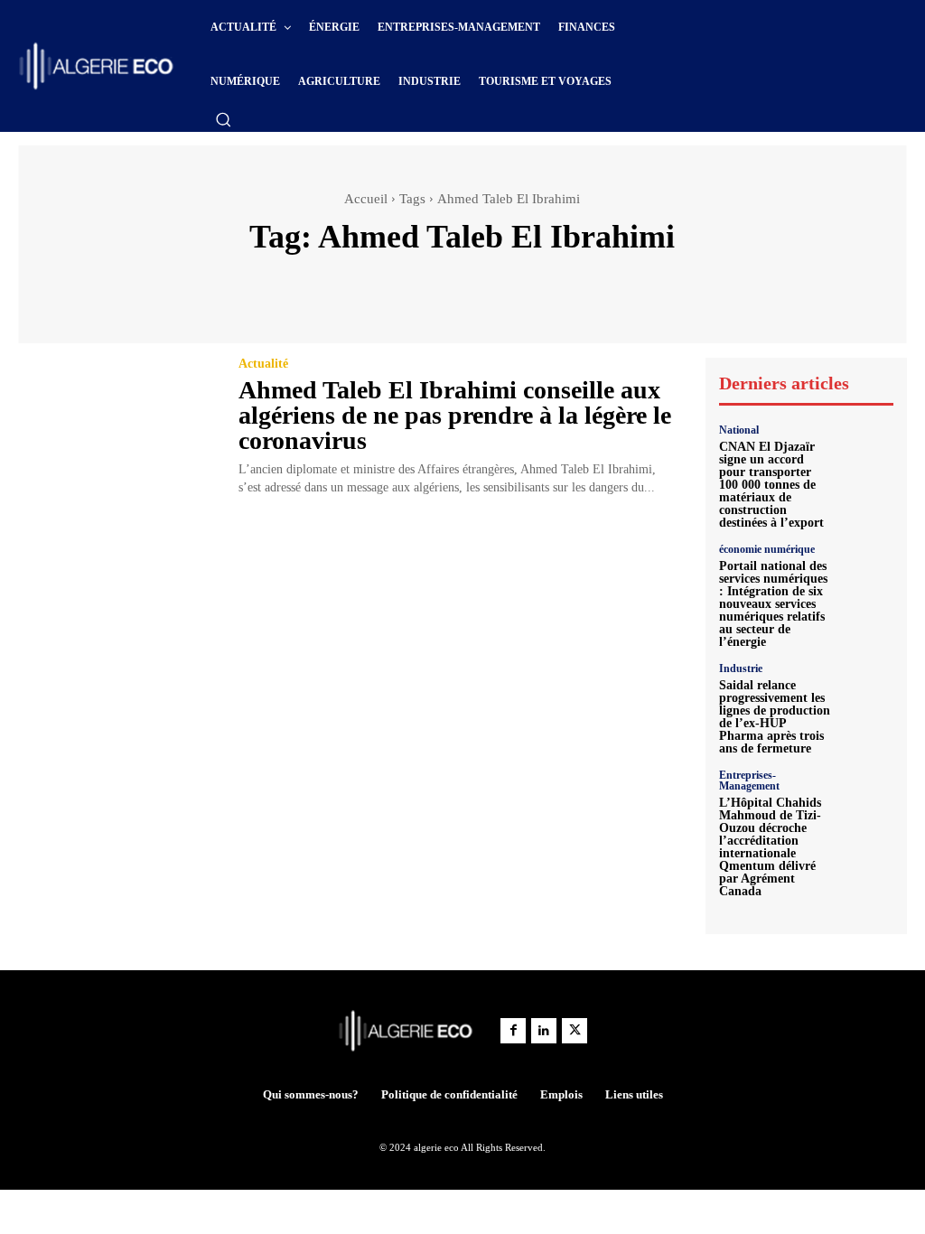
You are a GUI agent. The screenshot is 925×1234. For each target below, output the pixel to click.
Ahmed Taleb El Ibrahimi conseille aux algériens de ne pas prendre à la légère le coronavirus (454, 415)
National (739, 430)
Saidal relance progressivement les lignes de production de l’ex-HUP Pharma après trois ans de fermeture (774, 716)
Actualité (263, 364)
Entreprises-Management (749, 780)
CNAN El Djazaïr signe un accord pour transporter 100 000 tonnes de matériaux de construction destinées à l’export (771, 484)
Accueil (366, 199)
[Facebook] (513, 1030)
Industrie (740, 668)
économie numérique (767, 549)
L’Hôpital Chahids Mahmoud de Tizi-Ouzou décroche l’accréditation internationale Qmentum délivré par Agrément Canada (770, 847)
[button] (223, 119)
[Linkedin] (543, 1030)
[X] (574, 1030)
